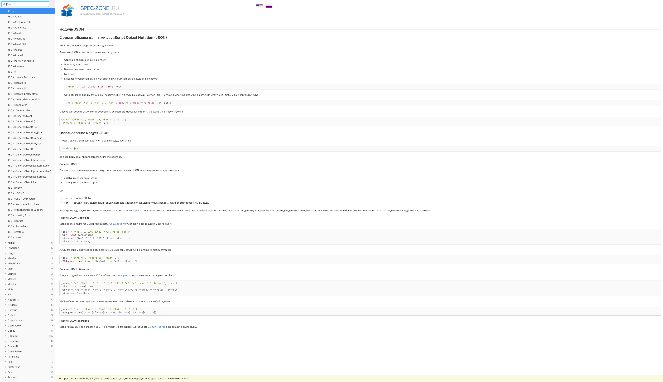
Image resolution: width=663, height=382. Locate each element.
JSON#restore (16, 66)
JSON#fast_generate (19, 22)
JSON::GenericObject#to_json (24, 143)
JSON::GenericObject (20, 115)
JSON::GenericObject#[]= (22, 126)
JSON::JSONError (18, 193)
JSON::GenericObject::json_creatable (29, 165)
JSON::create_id (17, 82)
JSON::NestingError (19, 215)
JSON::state (14, 237)
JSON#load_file (16, 38)
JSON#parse (15, 49)
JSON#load (14, 33)
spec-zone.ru (158, 378)
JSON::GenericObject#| (21, 149)
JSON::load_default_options (23, 204)
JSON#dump (15, 16)
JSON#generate (17, 27)
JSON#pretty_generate (21, 60)
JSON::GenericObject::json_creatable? (29, 171)
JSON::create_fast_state (21, 77)
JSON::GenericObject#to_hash (25, 137)
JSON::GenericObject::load (23, 182)
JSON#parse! (15, 55)
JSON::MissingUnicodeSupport (25, 209)
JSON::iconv (15, 187)
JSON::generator (17, 104)
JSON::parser (15, 220)
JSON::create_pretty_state (23, 93)
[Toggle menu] (52, 4)
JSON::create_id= (18, 88)
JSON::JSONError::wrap (21, 198)
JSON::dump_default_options (24, 99)
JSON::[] (12, 71)
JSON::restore (16, 231)
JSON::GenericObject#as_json (25, 132)
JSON (11, 10)
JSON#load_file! (17, 44)
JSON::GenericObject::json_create (27, 176)
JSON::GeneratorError (20, 110)
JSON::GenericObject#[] (21, 121)
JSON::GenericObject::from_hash (26, 160)
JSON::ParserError (18, 226)
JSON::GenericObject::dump (24, 154)
